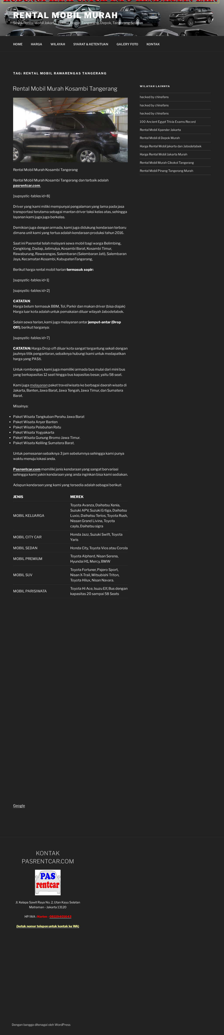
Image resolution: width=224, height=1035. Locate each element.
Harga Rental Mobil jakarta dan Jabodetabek (171, 146)
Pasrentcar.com (26, 469)
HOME (18, 44)
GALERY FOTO (127, 44)
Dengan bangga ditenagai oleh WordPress (41, 1024)
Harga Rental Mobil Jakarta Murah (163, 154)
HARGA (36, 44)
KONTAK (153, 44)
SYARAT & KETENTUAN (90, 44)
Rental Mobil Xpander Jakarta (160, 130)
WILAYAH (58, 44)
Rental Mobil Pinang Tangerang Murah (166, 170)
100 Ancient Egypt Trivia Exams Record (168, 121)
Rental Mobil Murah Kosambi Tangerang (65, 88)
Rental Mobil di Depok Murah (160, 138)
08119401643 (60, 916)
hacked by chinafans (154, 97)
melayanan (39, 385)
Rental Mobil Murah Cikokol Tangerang (167, 162)
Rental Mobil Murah (65, 15)
